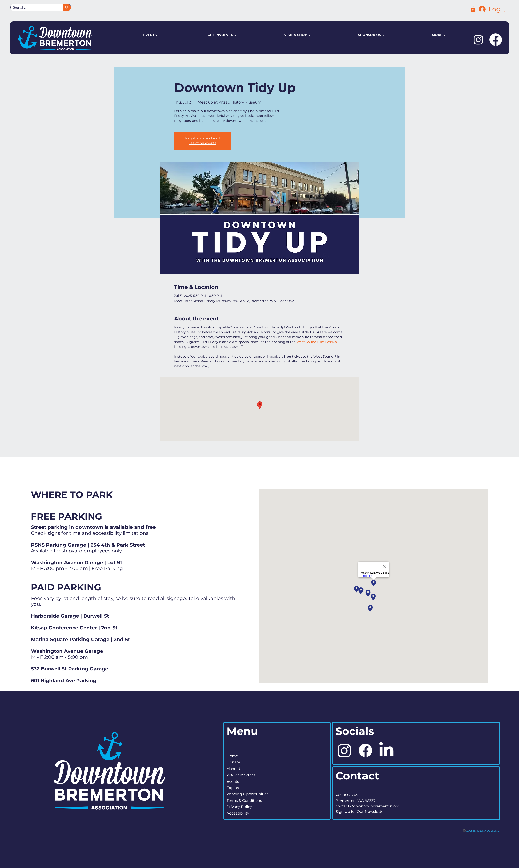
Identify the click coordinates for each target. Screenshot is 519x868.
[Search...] (67, 7)
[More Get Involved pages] (236, 35)
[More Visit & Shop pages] (309, 35)
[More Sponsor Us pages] (383, 35)
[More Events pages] (159, 35)
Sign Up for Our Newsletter (360, 811)
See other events (202, 143)
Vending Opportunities (247, 794)
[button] (473, 9)
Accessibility (238, 813)
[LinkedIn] (386, 750)
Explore (233, 788)
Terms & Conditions (244, 800)
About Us (235, 769)
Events (233, 781)
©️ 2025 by (469, 830)
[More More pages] (445, 35)
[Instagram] (478, 39)
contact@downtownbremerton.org (367, 806)
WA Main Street (241, 775)
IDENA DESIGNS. (488, 830)
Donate (233, 762)
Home (232, 756)
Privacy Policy (239, 807)
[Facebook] (495, 39)
